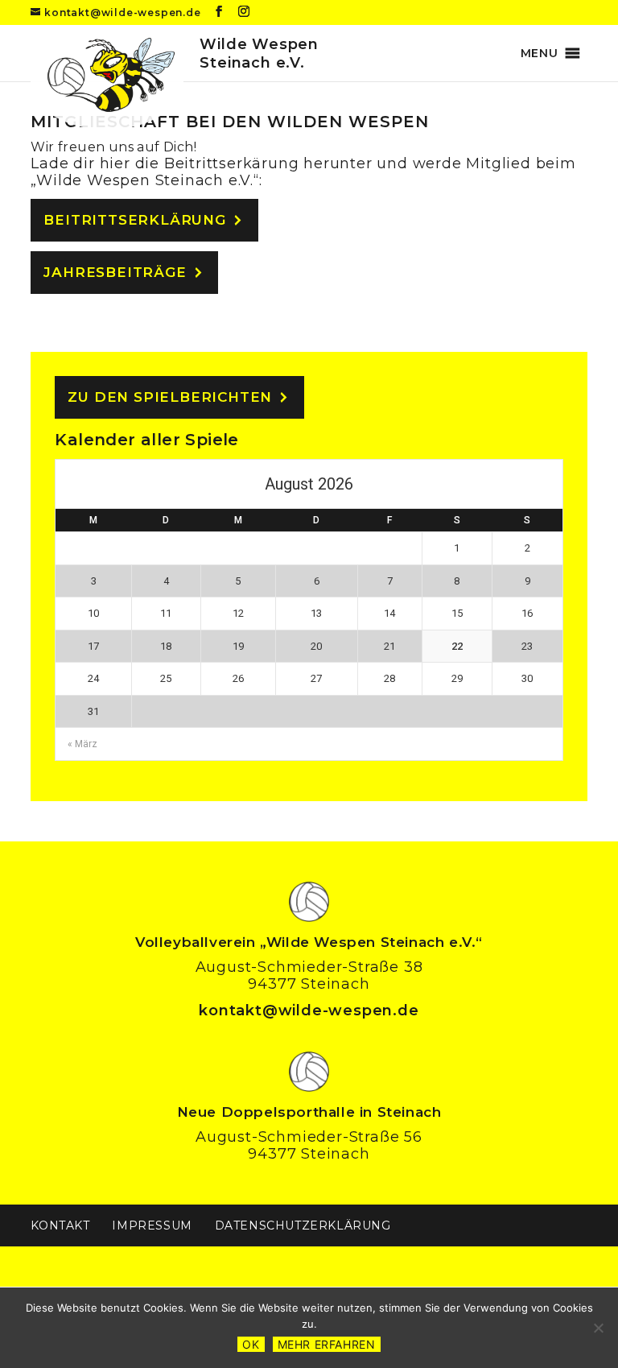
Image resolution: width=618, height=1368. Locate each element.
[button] (539, 53)
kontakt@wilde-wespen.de (308, 1010)
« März (82, 744)
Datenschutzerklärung (303, 1225)
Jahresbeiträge (114, 272)
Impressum (152, 1225)
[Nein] (598, 1328)
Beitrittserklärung (134, 220)
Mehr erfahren (327, 1344)
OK (250, 1344)
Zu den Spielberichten (170, 397)
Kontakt (60, 1225)
